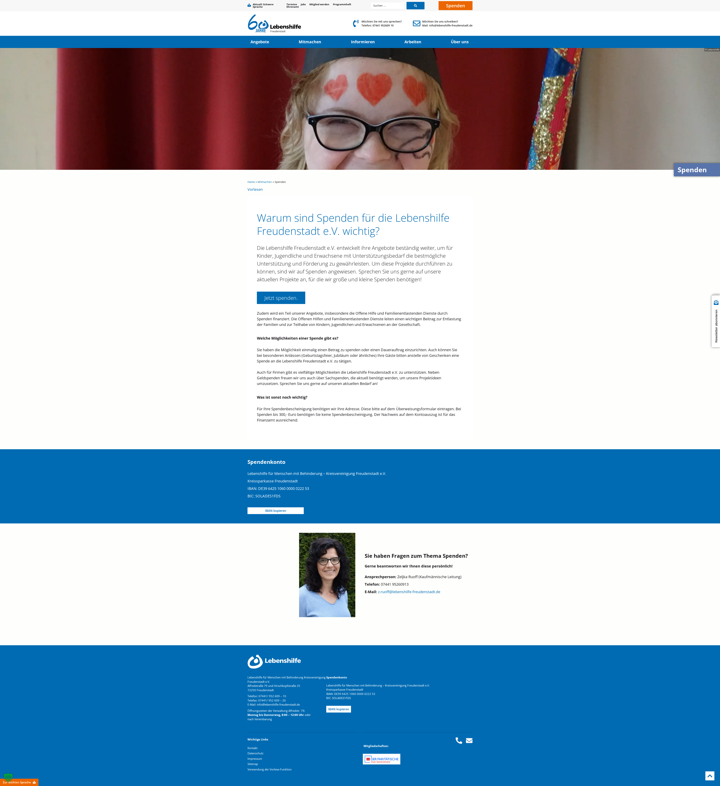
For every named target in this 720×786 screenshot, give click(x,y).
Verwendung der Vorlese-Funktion (270, 769)
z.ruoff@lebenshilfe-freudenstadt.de (409, 591)
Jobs (303, 4)
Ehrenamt (292, 7)
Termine (291, 4)
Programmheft (342, 4)
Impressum (255, 759)
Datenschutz (255, 753)
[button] (8, 778)
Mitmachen (265, 182)
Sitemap (253, 764)
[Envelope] (469, 740)
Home (251, 182)
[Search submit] (415, 5)
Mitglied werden (319, 4)
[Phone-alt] (459, 740)
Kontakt (252, 748)
